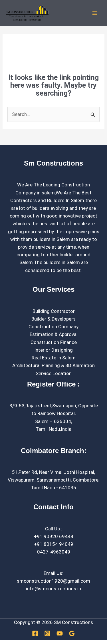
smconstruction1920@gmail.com (53, 581)
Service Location (54, 373)
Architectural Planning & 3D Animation (53, 365)
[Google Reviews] (72, 633)
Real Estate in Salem (54, 358)
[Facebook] (35, 633)
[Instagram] (47, 633)
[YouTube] (59, 633)
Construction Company (53, 326)
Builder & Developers (53, 319)
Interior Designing (53, 350)
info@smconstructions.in (53, 588)
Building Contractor (54, 311)
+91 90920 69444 (53, 536)
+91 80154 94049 (53, 544)
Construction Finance (54, 342)
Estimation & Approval (54, 334)
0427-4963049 (53, 552)
